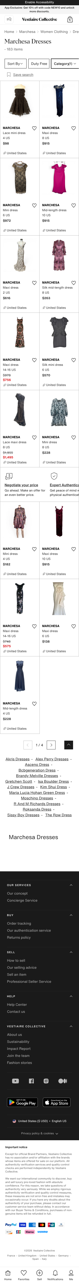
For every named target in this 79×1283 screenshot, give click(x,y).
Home (9, 31)
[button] (70, 19)
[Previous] (27, 745)
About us (14, 1034)
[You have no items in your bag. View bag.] (70, 19)
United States (47, 1255)
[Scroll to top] (68, 745)
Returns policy (19, 937)
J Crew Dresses (20, 787)
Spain (35, 1259)
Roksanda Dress (37, 809)
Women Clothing (54, 31)
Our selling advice (22, 967)
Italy (44, 1259)
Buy (10, 915)
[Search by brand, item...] (9, 19)
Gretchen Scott (18, 781)
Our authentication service (29, 930)
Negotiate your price (21, 485)
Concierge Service (22, 900)
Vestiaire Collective (26, 1026)
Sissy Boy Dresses (23, 815)
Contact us (16, 1011)
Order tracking (19, 923)
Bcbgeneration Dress (37, 770)
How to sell (16, 960)
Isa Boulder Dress (53, 781)
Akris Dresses (17, 759)
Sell (11, 952)
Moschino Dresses (37, 798)
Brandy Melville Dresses (37, 776)
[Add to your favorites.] (34, 128)
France (11, 1255)
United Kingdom (27, 1255)
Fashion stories (19, 1062)
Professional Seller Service (29, 981)
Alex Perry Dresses (51, 759)
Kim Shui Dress (53, 787)
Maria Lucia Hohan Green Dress (37, 792)
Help (11, 996)
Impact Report (19, 1048)
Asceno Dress (37, 764)
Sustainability (18, 1041)
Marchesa (27, 31)
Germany (63, 1255)
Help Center (17, 1004)
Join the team (18, 1055)
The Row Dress (58, 815)
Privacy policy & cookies (37, 1133)
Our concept (17, 893)
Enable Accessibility (39, 2)
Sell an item (16, 974)
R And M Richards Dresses (37, 804)
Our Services (19, 885)
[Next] (51, 745)
